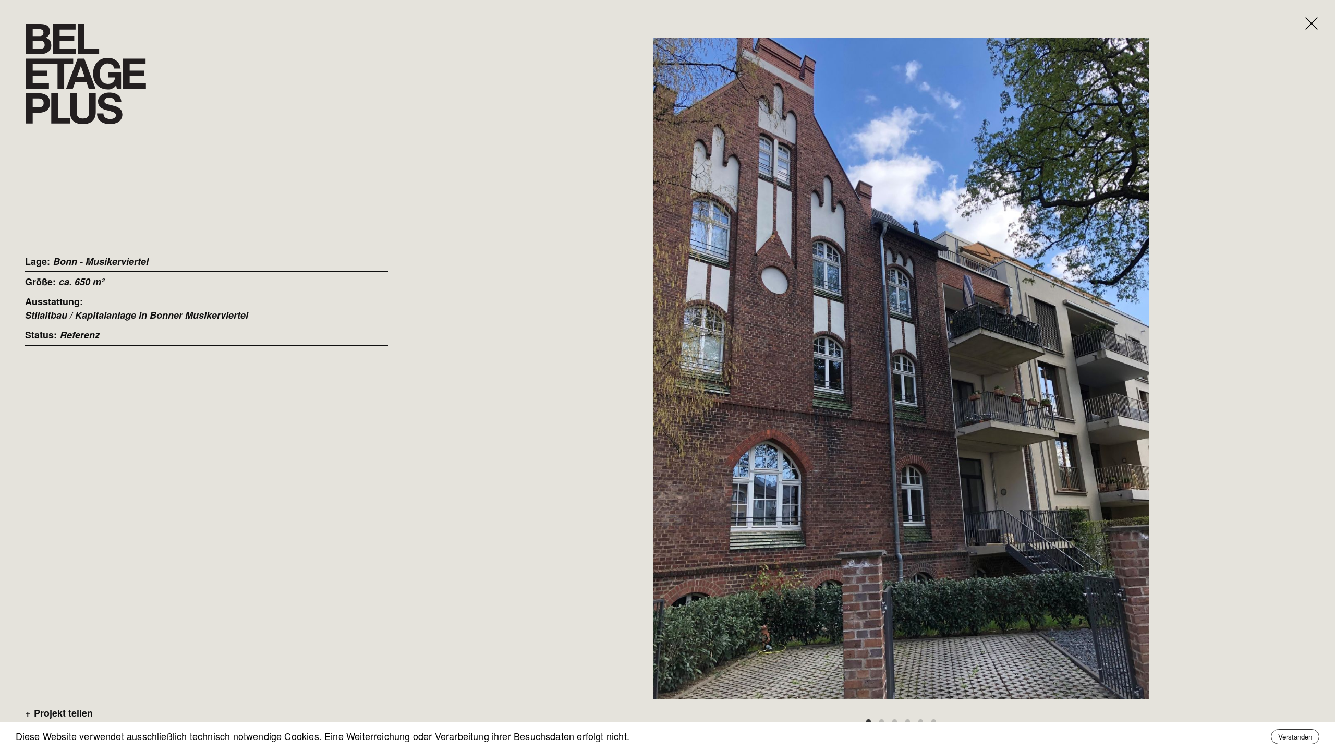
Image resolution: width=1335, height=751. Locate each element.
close (1302, 10)
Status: (41, 335)
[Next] (1134, 368)
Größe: (40, 281)
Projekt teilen (59, 713)
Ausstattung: (54, 301)
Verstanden (1295, 737)
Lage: (37, 261)
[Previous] (667, 368)
